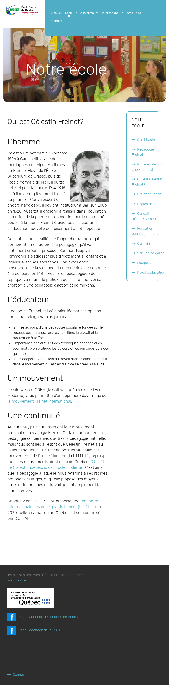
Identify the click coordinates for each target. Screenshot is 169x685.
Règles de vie (147, 204)
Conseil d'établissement (144, 216)
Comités (143, 244)
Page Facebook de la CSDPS (41, 630)
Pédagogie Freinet (143, 152)
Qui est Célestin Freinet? (147, 182)
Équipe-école (147, 263)
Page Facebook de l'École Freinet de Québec (53, 617)
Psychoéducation (151, 273)
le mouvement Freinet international (39, 401)
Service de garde (150, 253)
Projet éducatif (149, 194)
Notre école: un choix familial (147, 167)
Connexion (21, 675)
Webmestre (16, 580)
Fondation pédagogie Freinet (146, 231)
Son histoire (146, 140)
